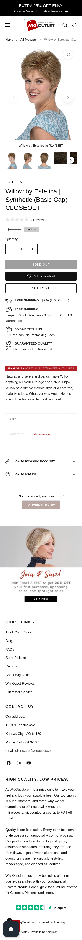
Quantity (11, 239)
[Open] (11, 929)
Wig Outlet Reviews (20, 683)
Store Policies (15, 658)
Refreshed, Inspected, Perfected (28, 346)
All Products (28, 39)
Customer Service (19, 692)
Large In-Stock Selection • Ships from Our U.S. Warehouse (39, 315)
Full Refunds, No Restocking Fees (30, 332)
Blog (8, 641)
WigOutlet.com (21, 789)
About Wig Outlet (18, 675)
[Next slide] (68, 97)
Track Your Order (18, 632)
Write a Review (44, 506)
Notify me (41, 288)
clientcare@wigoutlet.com (34, 750)
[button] (7, 25)
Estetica (13, 182)
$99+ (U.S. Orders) (42, 300)
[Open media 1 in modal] (68, 55)
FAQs (9, 649)
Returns (11, 666)
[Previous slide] (14, 97)
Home (9, 39)
